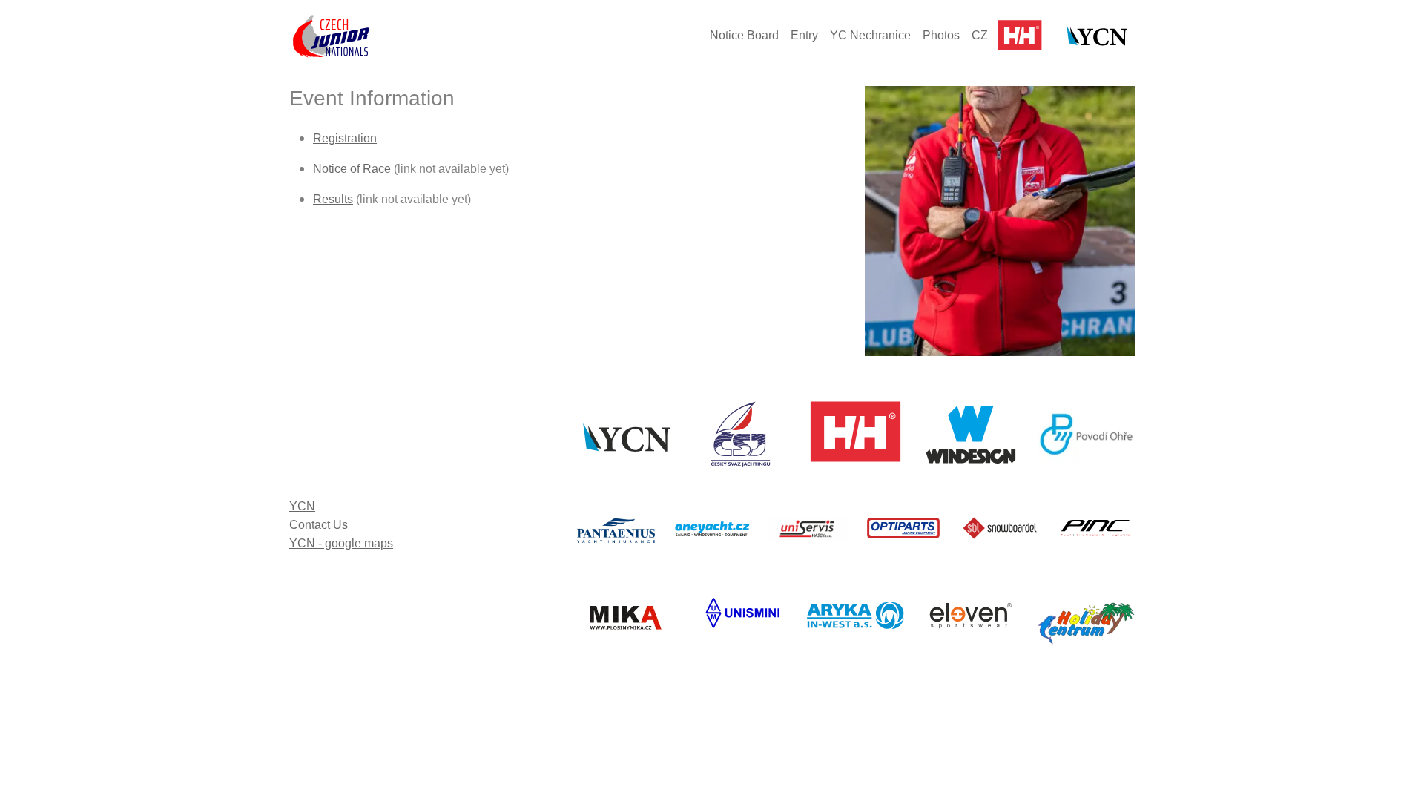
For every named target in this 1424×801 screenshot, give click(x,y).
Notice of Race (352, 168)
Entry (804, 35)
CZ (980, 35)
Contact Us (318, 524)
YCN (302, 506)
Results (333, 199)
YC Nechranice (870, 35)
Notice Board (744, 35)
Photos (941, 35)
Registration (345, 138)
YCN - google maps (341, 543)
